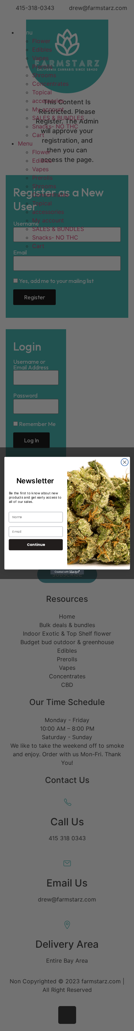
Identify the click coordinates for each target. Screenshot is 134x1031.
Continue (35, 544)
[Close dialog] (124, 462)
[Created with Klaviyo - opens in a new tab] (67, 571)
